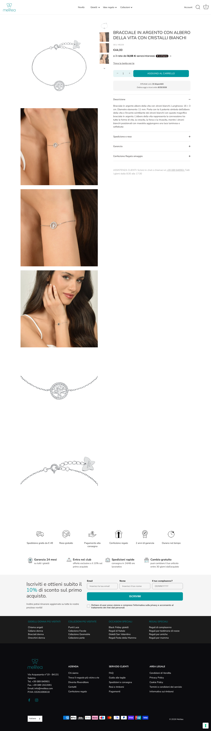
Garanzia (117, 146)
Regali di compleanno (160, 627)
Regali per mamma (159, 637)
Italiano (32, 718)
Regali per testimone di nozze (164, 630)
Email (90, 581)
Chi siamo (73, 673)
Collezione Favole (77, 630)
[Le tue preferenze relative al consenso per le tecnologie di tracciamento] (206, 726)
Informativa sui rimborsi (161, 691)
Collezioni (125, 7)
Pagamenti (114, 691)
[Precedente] (104, 18)
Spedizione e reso (122, 136)
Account (188, 7)
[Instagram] (36, 700)
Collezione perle (76, 637)
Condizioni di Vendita (160, 673)
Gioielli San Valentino (120, 634)
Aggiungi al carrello (161, 73)
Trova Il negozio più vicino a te (83, 677)
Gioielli (94, 7)
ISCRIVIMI (135, 596)
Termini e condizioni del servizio (166, 686)
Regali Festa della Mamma (122, 637)
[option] (104, 26)
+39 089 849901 (176, 170)
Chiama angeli (35, 627)
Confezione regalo (77, 691)
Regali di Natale (117, 630)
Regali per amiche (158, 634)
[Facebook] (29, 700)
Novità (81, 7)
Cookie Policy (156, 682)
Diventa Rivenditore (78, 682)
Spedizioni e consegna (120, 682)
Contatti (72, 686)
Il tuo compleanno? (162, 581)
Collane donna (35, 630)
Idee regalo (108, 7)
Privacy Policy (157, 677)
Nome (123, 581)
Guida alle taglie (117, 677)
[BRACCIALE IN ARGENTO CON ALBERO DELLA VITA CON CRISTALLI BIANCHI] (104, 26)
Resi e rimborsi (116, 686)
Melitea (180, 719)
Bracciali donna (36, 634)
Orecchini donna (36, 637)
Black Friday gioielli (119, 627)
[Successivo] (104, 68)
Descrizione (119, 99)
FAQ (111, 673)
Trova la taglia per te (123, 63)
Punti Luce (73, 627)
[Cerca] (197, 7)
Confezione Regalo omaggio (128, 156)
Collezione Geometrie (79, 634)
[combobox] (35, 719)
